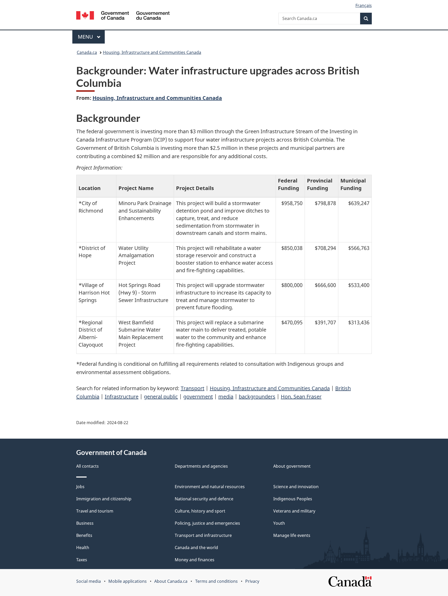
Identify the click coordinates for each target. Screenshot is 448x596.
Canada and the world (196, 547)
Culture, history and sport (200, 511)
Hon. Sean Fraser (301, 396)
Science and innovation (296, 486)
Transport (192, 388)
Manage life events (291, 535)
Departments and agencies (201, 466)
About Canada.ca (170, 581)
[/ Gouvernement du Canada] (123, 16)
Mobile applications (127, 581)
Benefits (84, 535)
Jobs (80, 486)
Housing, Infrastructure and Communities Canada (152, 52)
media (225, 396)
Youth (279, 523)
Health (82, 547)
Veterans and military (294, 511)
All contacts (87, 466)
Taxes (81, 560)
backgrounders (257, 396)
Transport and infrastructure (203, 535)
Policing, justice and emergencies (207, 523)
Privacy (252, 581)
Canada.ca (87, 52)
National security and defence (204, 499)
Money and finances (194, 560)
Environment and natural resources (210, 486)
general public (161, 396)
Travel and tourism (94, 511)
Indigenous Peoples (292, 499)
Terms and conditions (216, 581)
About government (292, 466)
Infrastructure (121, 396)
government (198, 396)
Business (85, 523)
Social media (88, 581)
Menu (86, 36)
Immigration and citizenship (103, 499)
